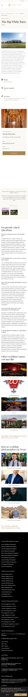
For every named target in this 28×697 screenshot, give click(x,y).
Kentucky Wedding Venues (7, 580)
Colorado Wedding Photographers (9, 548)
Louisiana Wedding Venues (7, 583)
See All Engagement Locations (8, 626)
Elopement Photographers (7, 650)
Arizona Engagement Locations (8, 604)
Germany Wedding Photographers (8, 562)
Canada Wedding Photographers (8, 559)
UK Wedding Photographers (7, 564)
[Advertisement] (14, 174)
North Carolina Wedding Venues (8, 585)
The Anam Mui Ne (14, 430)
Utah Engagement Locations (7, 619)
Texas (16, 13)
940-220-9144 (6, 148)
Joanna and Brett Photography (14, 520)
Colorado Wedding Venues (7, 578)
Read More (18, 682)
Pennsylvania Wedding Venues (8, 589)
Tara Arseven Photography (14, 503)
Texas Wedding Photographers (8, 557)
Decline (7, 694)
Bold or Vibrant (4, 646)
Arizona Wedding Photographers (8, 544)
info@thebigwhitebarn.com (9, 143)
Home (3, 13)
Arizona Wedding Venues (6, 574)
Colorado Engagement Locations (8, 608)
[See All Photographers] (6, 566)
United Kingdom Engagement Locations (10, 624)
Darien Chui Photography (14, 485)
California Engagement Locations (8, 606)
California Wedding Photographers (9, 546)
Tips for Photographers (10, 634)
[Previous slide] (3, 40)
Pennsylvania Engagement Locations (9, 617)
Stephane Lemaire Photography (14, 468)
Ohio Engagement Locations (7, 612)
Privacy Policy (14, 691)
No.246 (14, 412)
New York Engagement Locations (8, 610)
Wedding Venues (10, 13)
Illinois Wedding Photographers (8, 551)
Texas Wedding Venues (6, 592)
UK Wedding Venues (5, 594)
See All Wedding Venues (6, 596)
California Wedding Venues (7, 576)
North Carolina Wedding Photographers (10, 553)
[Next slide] (23, 40)
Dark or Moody (4, 641)
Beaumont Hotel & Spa (14, 395)
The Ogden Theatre (14, 378)
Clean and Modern (5, 648)
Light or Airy (4, 643)
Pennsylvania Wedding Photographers (9, 555)
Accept (20, 694)
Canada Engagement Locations (8, 621)
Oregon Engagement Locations (8, 615)
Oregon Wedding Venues (6, 587)
